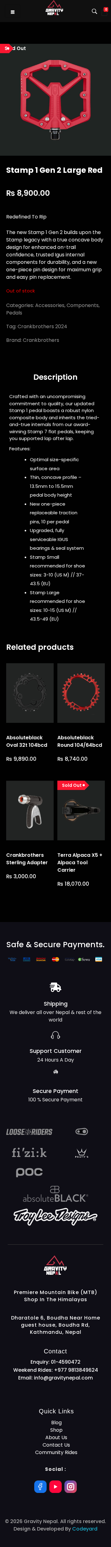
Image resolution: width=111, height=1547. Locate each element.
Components (83, 305)
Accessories (49, 305)
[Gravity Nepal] (73, 1265)
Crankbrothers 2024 (42, 326)
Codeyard (84, 1528)
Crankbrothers (41, 340)
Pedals (14, 312)
